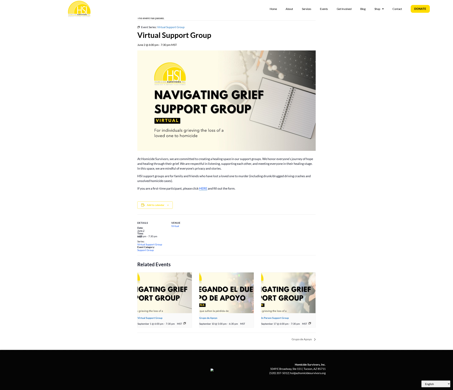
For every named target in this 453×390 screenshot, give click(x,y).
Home (273, 8)
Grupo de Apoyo (208, 317)
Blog (362, 8)
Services (306, 8)
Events (324, 8)
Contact (397, 8)
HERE (203, 188)
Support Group (145, 250)
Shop (377, 8)
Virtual (175, 225)
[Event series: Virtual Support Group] (184, 323)
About (289, 8)
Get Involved (344, 8)
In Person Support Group (275, 317)
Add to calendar (155, 204)
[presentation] (164, 292)
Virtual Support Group (149, 244)
